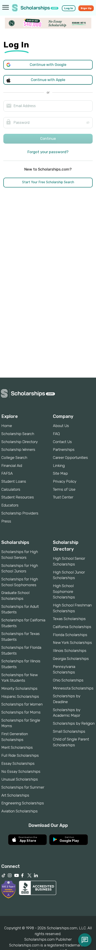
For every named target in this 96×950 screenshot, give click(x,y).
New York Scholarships (72, 642)
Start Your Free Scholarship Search (48, 182)
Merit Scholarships (17, 747)
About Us (61, 425)
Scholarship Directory (19, 441)
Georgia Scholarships (71, 658)
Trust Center (63, 497)
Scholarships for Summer (22, 787)
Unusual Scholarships (19, 779)
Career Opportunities (70, 457)
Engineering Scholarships (22, 803)
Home (6, 425)
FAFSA (7, 473)
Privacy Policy (64, 481)
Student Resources (17, 497)
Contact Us (62, 441)
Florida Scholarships (70, 635)
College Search (14, 457)
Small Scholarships (69, 731)
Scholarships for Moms (21, 712)
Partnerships (64, 449)
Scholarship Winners (18, 449)
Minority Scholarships (19, 688)
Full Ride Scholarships (20, 755)
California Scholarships (72, 627)
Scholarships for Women (22, 704)
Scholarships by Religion (74, 723)
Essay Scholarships (18, 763)
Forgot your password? (48, 152)
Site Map (60, 473)
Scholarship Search (17, 433)
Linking (59, 465)
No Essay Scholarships (20, 771)
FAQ (56, 433)
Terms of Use (64, 489)
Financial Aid (11, 465)
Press (6, 521)
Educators (10, 505)
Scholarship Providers (19, 513)
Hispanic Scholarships (20, 696)
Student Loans (13, 481)
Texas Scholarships (69, 618)
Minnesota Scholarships (73, 688)
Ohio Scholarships (68, 680)
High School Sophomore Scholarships (64, 591)
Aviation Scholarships (19, 811)
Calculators (10, 489)
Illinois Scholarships (69, 650)
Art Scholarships (15, 795)
